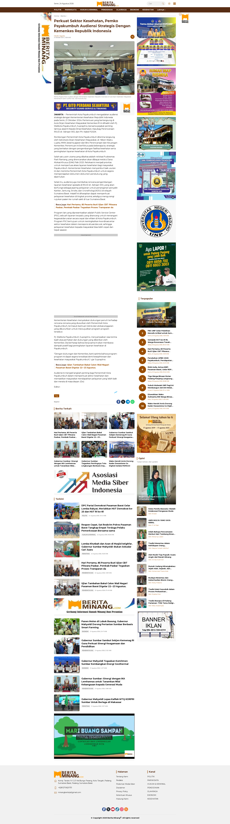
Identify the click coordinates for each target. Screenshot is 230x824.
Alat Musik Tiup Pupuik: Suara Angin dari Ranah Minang (161, 556)
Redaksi (119, 780)
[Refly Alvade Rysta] (142, 603)
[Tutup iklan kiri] (49, 14)
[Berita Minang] (109, 3)
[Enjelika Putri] (142, 591)
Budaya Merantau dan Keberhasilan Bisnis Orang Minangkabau (160, 579)
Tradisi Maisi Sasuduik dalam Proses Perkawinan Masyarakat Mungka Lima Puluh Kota (161, 590)
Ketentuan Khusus (124, 795)
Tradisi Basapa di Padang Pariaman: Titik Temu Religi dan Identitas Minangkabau (160, 602)
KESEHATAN (152, 799)
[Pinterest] (113, 809)
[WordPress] (117, 809)
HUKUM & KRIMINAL (89, 535)
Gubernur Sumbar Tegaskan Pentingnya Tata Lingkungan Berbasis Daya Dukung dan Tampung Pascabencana (93, 463)
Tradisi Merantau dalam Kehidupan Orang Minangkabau (159, 544)
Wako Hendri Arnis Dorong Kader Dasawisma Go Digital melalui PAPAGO (121, 463)
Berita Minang (113, 818)
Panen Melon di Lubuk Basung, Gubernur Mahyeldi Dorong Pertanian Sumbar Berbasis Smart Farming (107, 624)
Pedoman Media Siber (125, 784)
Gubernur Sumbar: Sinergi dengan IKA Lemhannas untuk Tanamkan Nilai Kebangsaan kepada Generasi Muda (66, 463)
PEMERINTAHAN (87, 573)
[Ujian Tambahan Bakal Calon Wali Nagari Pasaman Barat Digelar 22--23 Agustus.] (94, 421)
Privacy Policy (122, 791)
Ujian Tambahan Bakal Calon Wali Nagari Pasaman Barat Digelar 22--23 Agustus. (93, 435)
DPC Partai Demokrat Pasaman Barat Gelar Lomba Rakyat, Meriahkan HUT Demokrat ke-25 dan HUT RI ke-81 (107, 508)
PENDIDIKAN (153, 788)
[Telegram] (128, 402)
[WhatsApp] (132, 402)
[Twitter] (123, 402)
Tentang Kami (122, 777)
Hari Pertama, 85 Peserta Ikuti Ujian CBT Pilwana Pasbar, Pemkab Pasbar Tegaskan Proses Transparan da (65, 435)
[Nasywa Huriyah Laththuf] (142, 545)
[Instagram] (122, 809)
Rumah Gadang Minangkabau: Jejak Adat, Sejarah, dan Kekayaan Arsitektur (162, 567)
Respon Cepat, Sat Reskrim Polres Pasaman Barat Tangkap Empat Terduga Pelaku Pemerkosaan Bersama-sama (106, 527)
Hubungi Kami (122, 799)
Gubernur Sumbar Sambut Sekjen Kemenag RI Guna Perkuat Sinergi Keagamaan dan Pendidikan (122, 435)
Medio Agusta (59, 36)
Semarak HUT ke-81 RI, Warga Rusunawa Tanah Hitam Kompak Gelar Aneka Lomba (160, 341)
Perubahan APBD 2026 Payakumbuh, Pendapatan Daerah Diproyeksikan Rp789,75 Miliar (160, 359)
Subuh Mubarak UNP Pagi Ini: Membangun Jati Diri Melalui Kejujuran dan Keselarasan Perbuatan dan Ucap (161, 386)
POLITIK (84, 515)
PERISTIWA (86, 554)
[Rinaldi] (142, 511)
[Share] (132, 37)
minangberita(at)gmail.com (69, 792)
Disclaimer (120, 788)
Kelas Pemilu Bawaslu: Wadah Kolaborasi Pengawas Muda (161, 510)
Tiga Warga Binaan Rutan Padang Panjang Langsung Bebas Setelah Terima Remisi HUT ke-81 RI (160, 377)
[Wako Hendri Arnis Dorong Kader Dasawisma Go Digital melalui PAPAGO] (122, 450)
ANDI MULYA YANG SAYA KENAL (159, 521)
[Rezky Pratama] (142, 580)
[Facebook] (118, 402)
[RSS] (126, 809)
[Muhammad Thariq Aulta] (142, 568)
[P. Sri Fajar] (142, 522)
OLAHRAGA (152, 791)
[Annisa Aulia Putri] (142, 557)
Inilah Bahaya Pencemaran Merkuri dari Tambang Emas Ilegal (161, 533)
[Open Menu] (174, 3)
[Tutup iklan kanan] (180, 14)
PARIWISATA (153, 780)
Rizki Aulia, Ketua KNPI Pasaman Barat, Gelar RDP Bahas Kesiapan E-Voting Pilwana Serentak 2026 (159, 368)
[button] (163, 4)
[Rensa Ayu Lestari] (142, 534)
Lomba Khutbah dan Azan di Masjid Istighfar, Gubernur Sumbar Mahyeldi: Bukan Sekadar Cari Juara (106, 546)
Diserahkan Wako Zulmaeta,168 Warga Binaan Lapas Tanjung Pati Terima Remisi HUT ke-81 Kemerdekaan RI (160, 395)
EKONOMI (85, 631)
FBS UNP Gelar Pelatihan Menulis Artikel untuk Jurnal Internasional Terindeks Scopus (160, 332)
